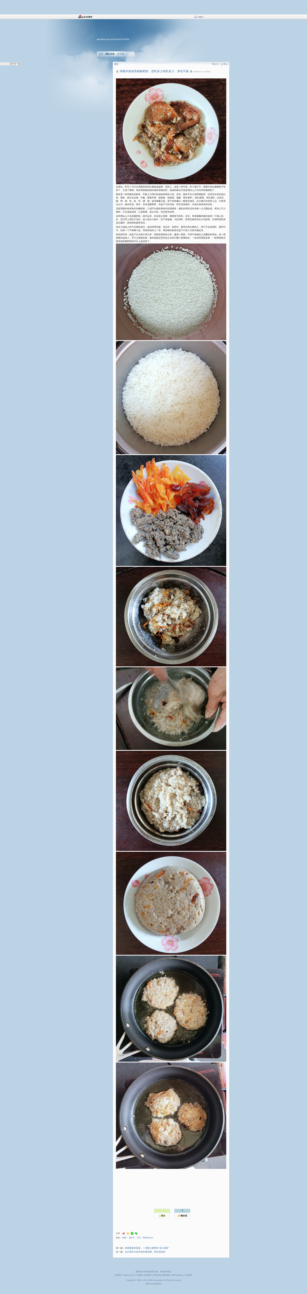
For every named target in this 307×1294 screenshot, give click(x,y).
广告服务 (139, 1275)
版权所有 (157, 1284)
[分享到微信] (136, 1233)
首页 (100, 54)
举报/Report (148, 1238)
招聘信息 (157, 1275)
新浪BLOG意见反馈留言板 (147, 1271)
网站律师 (166, 1275)
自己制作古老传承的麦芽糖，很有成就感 (145, 1252)
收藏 (124, 1238)
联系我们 (148, 1275)
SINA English (177, 1275)
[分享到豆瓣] (132, 1233)
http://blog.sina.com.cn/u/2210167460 (113, 39)
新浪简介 (119, 1275)
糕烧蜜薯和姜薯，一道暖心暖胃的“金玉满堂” (147, 1248)
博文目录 (110, 54)
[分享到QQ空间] (128, 1233)
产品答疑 (188, 1275)
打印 (139, 1238)
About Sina (129, 1275)
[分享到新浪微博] (123, 1233)
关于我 (120, 54)
